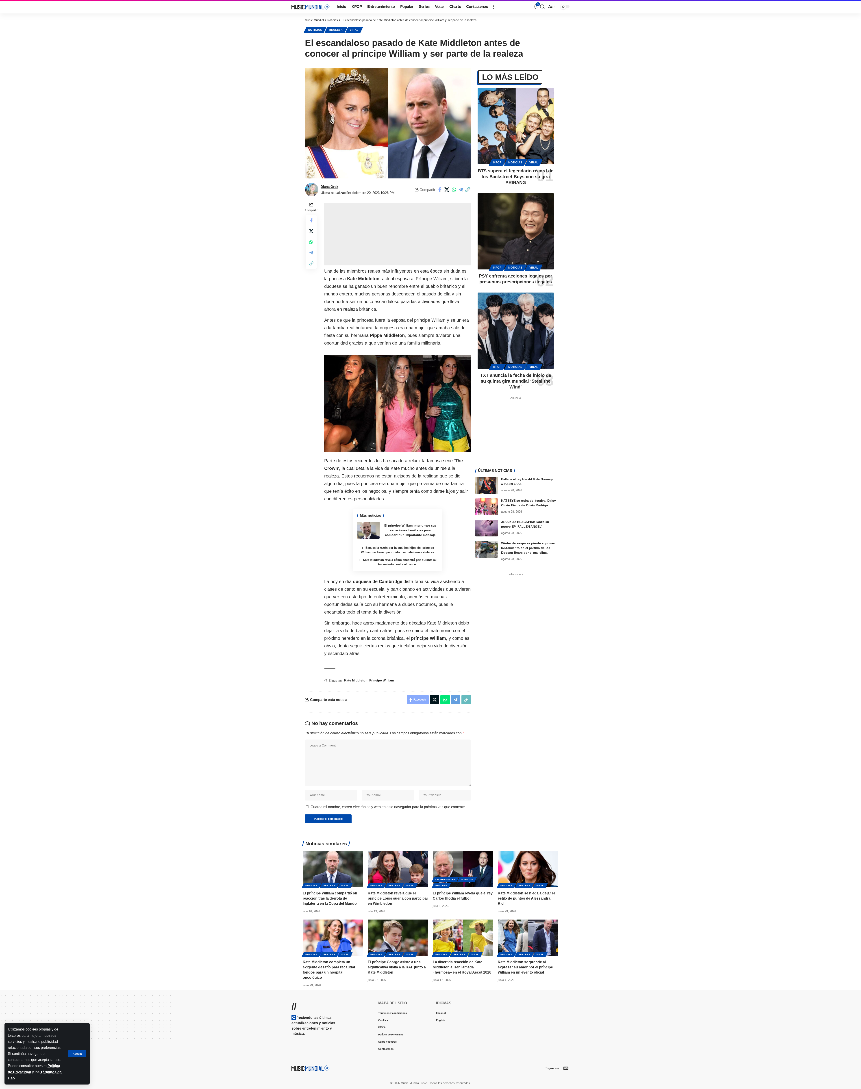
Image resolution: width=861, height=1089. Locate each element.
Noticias (315, 29)
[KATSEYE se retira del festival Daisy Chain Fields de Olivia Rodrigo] (486, 506)
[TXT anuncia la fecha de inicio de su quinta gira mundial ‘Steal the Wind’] (516, 331)
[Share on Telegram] (461, 189)
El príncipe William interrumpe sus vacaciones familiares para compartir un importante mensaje (410, 530)
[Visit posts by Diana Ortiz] (311, 189)
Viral (354, 29)
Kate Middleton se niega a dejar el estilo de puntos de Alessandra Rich (526, 898)
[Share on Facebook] (440, 189)
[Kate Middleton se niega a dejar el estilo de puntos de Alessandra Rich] (528, 869)
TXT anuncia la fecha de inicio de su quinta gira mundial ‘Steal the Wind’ (515, 381)
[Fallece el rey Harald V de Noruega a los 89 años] (486, 485)
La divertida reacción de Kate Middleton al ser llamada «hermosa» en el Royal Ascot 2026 (462, 967)
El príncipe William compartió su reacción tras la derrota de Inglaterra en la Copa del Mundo (330, 898)
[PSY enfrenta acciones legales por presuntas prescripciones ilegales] (516, 231)
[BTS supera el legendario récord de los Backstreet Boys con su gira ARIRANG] (516, 126)
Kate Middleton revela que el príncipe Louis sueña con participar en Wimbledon (398, 898)
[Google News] (566, 1068)
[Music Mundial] (310, 6)
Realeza (336, 29)
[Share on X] (447, 189)
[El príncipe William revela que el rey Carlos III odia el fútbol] (463, 869)
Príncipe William (381, 680)
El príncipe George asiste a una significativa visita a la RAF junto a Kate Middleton (397, 967)
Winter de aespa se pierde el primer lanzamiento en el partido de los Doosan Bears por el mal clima (528, 547)
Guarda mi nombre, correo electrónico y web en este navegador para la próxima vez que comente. (388, 807)
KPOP (497, 162)
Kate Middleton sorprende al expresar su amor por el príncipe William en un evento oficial (525, 967)
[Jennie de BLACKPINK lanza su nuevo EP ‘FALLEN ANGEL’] (486, 528)
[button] (77, 1053)
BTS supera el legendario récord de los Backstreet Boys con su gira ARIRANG (515, 176)
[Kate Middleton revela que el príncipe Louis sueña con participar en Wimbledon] (398, 869)
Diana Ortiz (329, 187)
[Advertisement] (397, 234)
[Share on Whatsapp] (454, 189)
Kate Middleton (355, 680)
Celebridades (445, 879)
